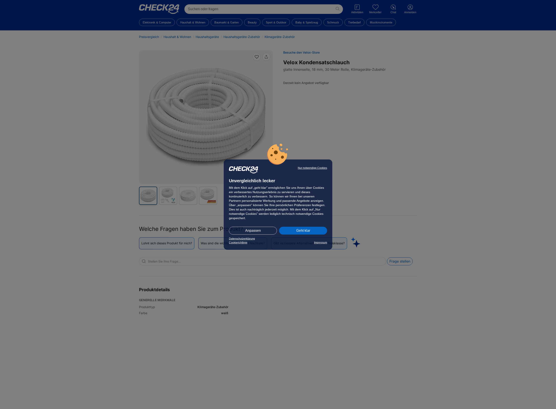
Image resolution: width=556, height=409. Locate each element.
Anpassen (253, 230)
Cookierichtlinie (238, 242)
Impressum (320, 242)
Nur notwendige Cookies (312, 167)
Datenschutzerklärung (242, 238)
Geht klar (303, 230)
